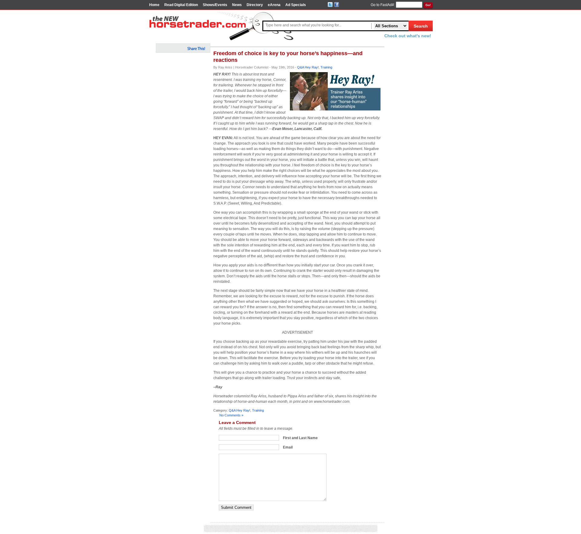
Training (326, 67)
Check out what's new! (407, 35)
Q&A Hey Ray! (308, 67)
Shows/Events (215, 5)
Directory (255, 5)
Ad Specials (295, 5)
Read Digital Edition (181, 5)
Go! (428, 5)
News (237, 5)
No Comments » (231, 415)
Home (154, 5)
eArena (274, 5)
